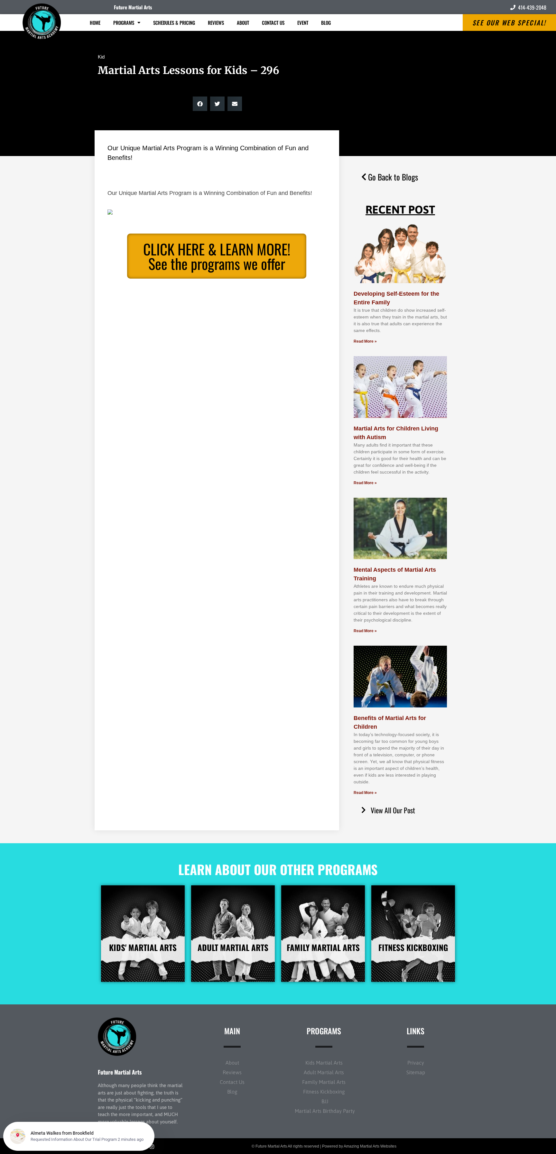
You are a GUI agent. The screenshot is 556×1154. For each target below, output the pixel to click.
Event (302, 22)
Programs (123, 22)
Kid (101, 57)
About (243, 22)
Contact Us (273, 22)
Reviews (216, 22)
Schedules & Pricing (174, 22)
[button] (200, 104)
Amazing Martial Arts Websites (370, 1146)
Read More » (365, 341)
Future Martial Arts (133, 7)
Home (95, 22)
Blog (326, 22)
